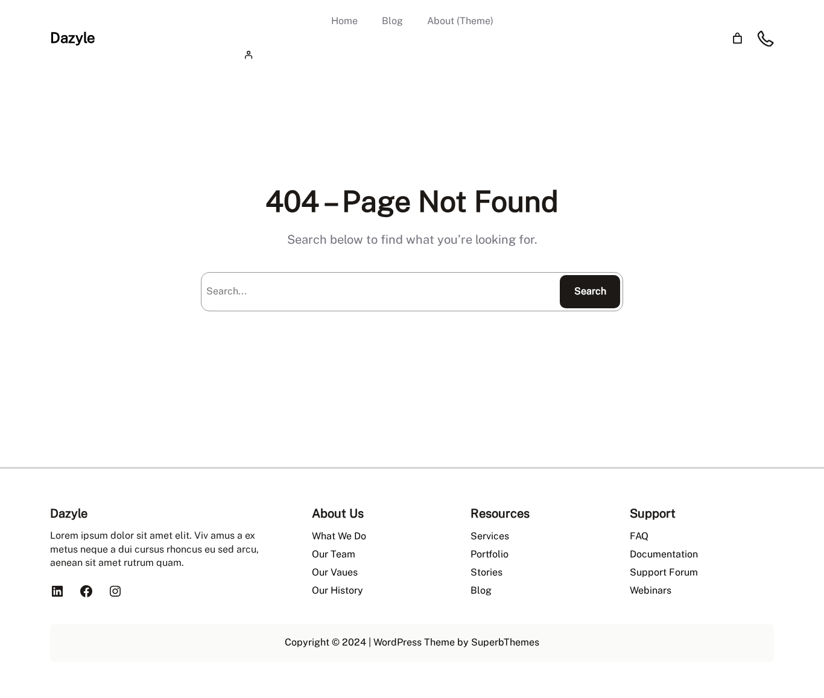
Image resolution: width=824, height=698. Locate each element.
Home (344, 21)
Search (590, 291)
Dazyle (72, 37)
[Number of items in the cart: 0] (737, 38)
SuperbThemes (505, 642)
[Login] (412, 55)
